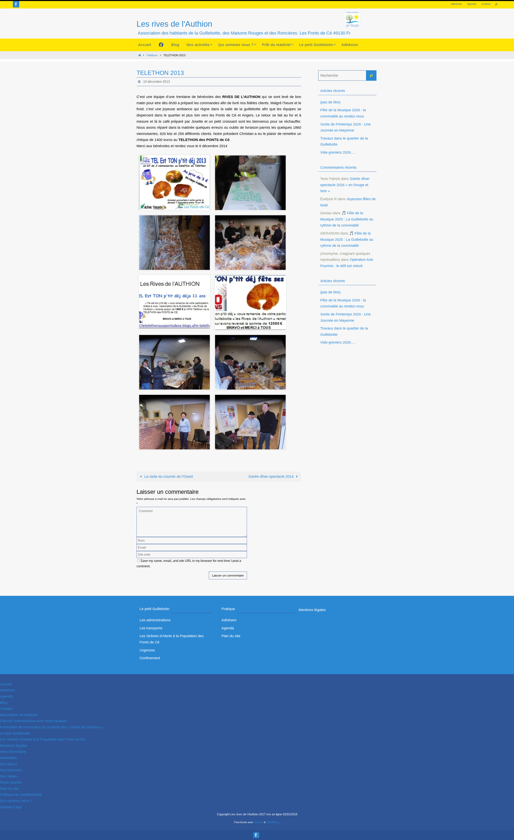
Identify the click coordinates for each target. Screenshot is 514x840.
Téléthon (152, 55)
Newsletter (8, 758)
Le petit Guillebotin (15, 733)
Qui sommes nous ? (16, 801)
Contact (486, 4)
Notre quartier (11, 782)
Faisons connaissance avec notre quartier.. (34, 721)
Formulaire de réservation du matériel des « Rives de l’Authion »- (52, 727)
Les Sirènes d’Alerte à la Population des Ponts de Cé (42, 739)
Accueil (6, 684)
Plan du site (230, 636)
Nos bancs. (9, 764)
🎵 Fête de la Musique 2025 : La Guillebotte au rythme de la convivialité (346, 219)
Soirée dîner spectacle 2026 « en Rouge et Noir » (344, 185)
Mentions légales (312, 610)
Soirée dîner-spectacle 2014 (271, 477)
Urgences (147, 650)
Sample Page (11, 807)
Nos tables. (9, 776)
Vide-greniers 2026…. (337, 152)
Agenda (471, 4)
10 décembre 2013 (156, 81)
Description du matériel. (19, 715)
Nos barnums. (11, 770)
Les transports (151, 628)
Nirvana (258, 822)
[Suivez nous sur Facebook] (16, 4)
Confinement (150, 658)
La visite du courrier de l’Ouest (168, 477)
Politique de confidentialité (21, 795)
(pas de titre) (330, 102)
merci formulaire (13, 752)
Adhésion (456, 4)
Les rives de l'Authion (174, 23)
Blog (3, 703)
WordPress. (273, 822)
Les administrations (155, 620)
